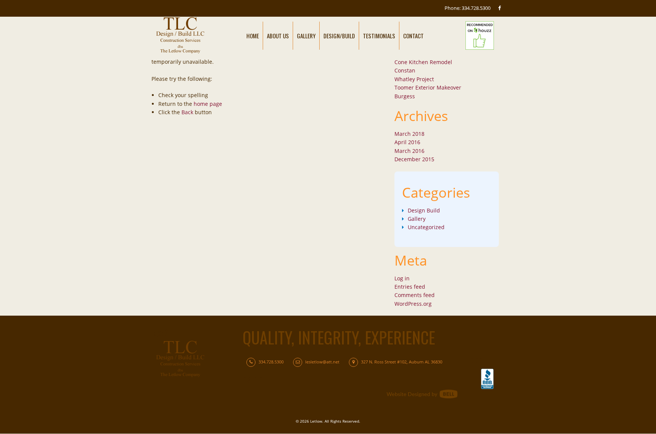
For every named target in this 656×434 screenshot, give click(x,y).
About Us (278, 35)
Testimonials (379, 35)
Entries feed (409, 286)
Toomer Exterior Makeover (427, 87)
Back (187, 112)
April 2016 (407, 142)
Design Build (424, 210)
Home (252, 35)
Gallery (306, 35)
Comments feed (414, 295)
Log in (402, 278)
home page (208, 103)
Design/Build (339, 35)
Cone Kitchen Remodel (423, 62)
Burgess (404, 96)
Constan (404, 70)
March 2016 (409, 150)
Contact (413, 35)
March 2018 (409, 133)
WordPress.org (413, 303)
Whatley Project (414, 79)
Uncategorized (426, 227)
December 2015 (414, 159)
